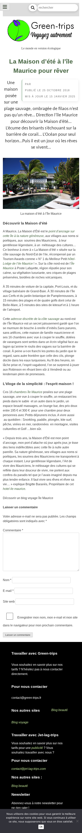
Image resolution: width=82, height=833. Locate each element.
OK (41, 827)
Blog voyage (19, 722)
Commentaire (13, 530)
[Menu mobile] (5, 7)
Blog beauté (59, 710)
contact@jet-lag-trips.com (28, 768)
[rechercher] (32, 8)
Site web (9, 601)
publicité (37, 747)
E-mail (8, 590)
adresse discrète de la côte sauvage (35, 318)
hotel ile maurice (14, 488)
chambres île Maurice (27, 392)
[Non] (77, 821)
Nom (7, 580)
